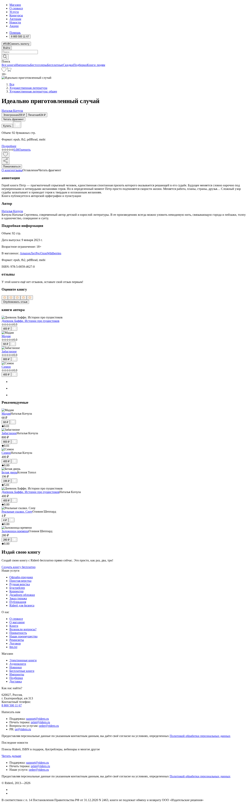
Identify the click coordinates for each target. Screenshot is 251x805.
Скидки (68, 65)
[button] (125, 56)
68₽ (5, 344)
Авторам (15, 19)
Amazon (25, 253)
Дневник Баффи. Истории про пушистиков (30, 321)
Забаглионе (9, 351)
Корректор (16, 591)
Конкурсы (16, 15)
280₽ (6, 539)
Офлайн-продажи (21, 577)
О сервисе (16, 8)
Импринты (22, 65)
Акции (14, 26)
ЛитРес (35, 253)
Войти (6, 47)
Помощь (15, 32)
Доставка (15, 681)
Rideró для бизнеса (21, 605)
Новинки (15, 667)
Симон (6, 366)
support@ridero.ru (37, 718)
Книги (13, 625)
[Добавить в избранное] (5, 154)
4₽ (5, 520)
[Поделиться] (5, 161)
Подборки (80, 65)
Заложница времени (15, 531)
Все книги (8, 65)
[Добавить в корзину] (17, 124)
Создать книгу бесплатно (18, 567)
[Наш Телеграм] (11, 793)
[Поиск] (5, 57)
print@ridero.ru (40, 722)
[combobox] (125, 52)
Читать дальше (11, 756)
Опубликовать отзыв (15, 301)
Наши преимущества (23, 636)
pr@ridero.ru (23, 729)
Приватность (18, 633)
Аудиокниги (17, 663)
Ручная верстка (19, 584)
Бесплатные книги (21, 671)
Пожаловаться (11, 166)
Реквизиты (16, 640)
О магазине (17, 622)
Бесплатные (55, 65)
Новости (15, 22)
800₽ (6, 359)
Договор (15, 643)
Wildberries (54, 253)
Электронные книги (23, 660)
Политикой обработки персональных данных (200, 736)
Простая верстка (20, 580)
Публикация (17, 602)
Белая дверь (9, 472)
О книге (7, 170)
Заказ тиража (18, 598)
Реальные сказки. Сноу (17, 511)
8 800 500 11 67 (12, 705)
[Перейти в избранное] (4, 70)
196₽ (6, 481)
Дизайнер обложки (22, 594)
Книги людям (96, 65)
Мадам (6, 336)
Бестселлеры (38, 65)
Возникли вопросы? (22, 629)
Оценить (25, 149)
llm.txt (13, 647)
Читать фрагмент (13, 119)
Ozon (43, 253)
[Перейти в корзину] (9, 70)
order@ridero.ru (49, 725)
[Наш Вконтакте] (11, 789)
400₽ (6, 328)
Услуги (14, 12)
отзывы (18, 170)
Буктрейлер (17, 587)
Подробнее (9, 146)
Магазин (15, 4)
